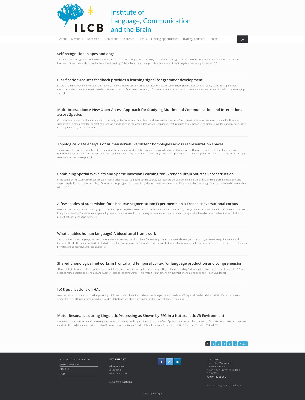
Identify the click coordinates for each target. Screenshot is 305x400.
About (63, 39)
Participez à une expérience (75, 359)
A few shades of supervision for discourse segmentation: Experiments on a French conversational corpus (147, 203)
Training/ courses (193, 39)
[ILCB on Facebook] (161, 361)
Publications (110, 39)
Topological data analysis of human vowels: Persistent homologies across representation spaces (140, 144)
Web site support (118, 373)
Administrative (116, 366)
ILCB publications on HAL (78, 289)
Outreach (128, 39)
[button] (242, 39)
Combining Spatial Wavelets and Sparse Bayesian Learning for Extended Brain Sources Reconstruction (145, 174)
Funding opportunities (164, 39)
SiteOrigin (157, 393)
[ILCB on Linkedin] (177, 361)
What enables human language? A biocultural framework (106, 233)
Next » (243, 343)
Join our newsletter (70, 364)
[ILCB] (123, 18)
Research (93, 39)
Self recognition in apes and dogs (86, 53)
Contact (213, 39)
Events (143, 39)
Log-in (63, 373)
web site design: (224, 385)
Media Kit (64, 368)
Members (77, 39)
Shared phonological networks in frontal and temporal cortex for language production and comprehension (149, 263)
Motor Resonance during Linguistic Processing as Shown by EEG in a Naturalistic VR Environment (140, 315)
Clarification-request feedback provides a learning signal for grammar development (130, 79)
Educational (115, 369)
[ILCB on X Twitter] (169, 361)
